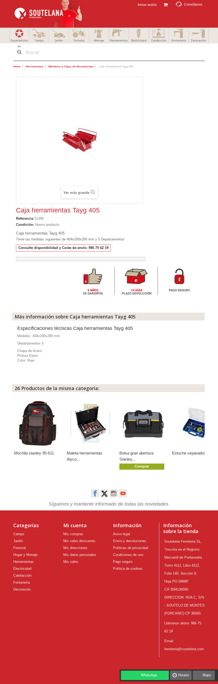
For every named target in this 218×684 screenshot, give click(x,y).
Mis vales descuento (79, 541)
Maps (207, 675)
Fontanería (178, 40)
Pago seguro (122, 562)
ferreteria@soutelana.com (184, 649)
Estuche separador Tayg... (194, 453)
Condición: (25, 225)
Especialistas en (19, 43)
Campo (39, 40)
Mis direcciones (75, 548)
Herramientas (119, 40)
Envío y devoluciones (129, 541)
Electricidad (138, 40)
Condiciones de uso (128, 555)
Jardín (59, 40)
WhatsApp (149, 675)
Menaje (99, 40)
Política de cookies (127, 569)
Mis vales (70, 562)
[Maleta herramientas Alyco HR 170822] (90, 423)
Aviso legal (121, 534)
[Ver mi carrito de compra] (165, 4)
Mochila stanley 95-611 (34, 453)
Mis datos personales (79, 555)
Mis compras (73, 534)
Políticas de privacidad (130, 548)
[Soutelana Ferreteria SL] (49, 14)
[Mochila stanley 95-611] (37, 423)
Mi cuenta (75, 525)
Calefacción (158, 40)
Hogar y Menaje (25, 555)
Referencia (24, 218)
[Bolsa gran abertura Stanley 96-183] (143, 423)
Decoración (198, 40)
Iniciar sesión (147, 5)
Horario (183, 675)
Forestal (79, 40)
